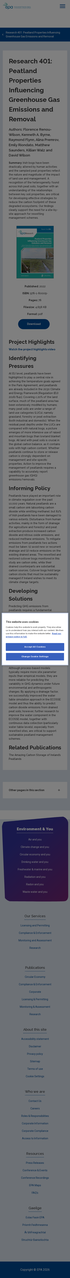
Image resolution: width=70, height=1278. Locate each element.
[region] (35, 639)
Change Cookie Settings (35, 656)
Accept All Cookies (35, 647)
